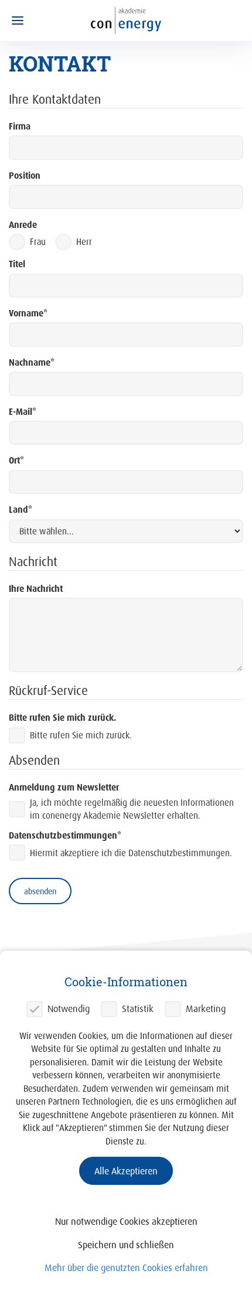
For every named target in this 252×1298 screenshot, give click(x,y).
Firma (19, 126)
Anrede (23, 224)
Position (24, 175)
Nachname (32, 362)
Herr (84, 241)
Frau (38, 241)
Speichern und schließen (126, 1245)
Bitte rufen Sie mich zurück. (62, 717)
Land (20, 509)
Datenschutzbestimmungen (65, 835)
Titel (17, 264)
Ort (16, 460)
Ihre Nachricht (36, 588)
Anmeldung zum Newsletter (64, 787)
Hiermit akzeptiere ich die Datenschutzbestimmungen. (131, 852)
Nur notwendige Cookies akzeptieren (126, 1221)
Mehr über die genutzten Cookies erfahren (126, 1267)
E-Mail (22, 411)
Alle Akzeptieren (126, 1171)
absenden (40, 891)
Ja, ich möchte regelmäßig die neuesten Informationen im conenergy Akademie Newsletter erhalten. (132, 808)
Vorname (28, 313)
